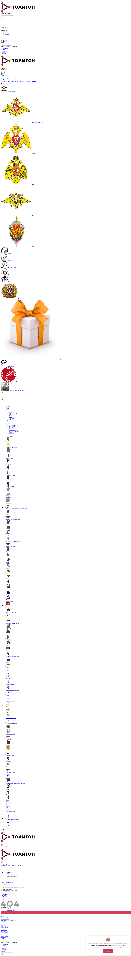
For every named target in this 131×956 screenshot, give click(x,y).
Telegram (5, 49)
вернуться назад (4, 910)
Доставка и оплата (5, 932)
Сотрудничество (4, 927)
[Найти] (2, 18)
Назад (8, 873)
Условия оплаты (4, 935)
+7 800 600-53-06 (5, 27)
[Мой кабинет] (1, 845)
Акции (2, 916)
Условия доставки (5, 936)
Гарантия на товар (5, 937)
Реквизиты (3, 926)
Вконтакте (5, 48)
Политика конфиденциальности (8, 917)
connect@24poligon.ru (6, 45)
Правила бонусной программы (8, 920)
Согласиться (108, 951)
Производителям (4, 931)
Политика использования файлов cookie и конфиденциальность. (111, 947)
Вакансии (3, 925)
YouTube (5, 51)
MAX (4, 53)
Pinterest (5, 52)
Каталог (2, 915)
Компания (3, 921)
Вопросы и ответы (5, 919)
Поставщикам (4, 930)
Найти (2, 954)
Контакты (3, 923)
